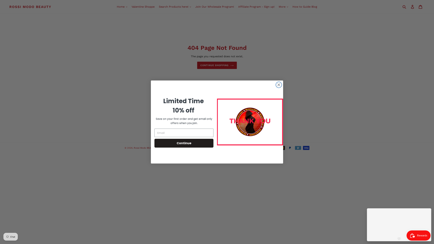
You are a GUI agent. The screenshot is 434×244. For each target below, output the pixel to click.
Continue (184, 143)
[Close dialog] (279, 85)
